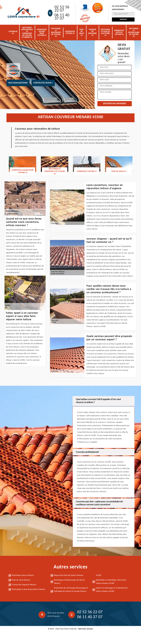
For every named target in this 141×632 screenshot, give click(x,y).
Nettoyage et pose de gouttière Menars (28, 589)
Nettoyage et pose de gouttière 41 (105, 32)
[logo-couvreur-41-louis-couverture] (23, 12)
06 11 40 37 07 (62, 17)
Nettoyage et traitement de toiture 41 (56, 32)
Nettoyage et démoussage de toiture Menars (69, 581)
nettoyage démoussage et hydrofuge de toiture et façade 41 (27, 32)
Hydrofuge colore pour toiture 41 (42, 32)
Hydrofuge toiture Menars (23, 575)
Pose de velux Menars (21, 580)
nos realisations (18, 83)
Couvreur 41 (13, 32)
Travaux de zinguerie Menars (24, 585)
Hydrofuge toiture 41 (70, 32)
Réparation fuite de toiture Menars (68, 575)
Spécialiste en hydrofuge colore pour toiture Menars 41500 (111, 581)
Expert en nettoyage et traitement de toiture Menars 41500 (112, 589)
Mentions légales (85, 629)
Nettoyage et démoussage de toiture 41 (133, 32)
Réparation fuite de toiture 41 (119, 32)
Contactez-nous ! (43, 83)
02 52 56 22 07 (62, 9)
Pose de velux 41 (81, 32)
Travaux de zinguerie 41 (92, 32)
